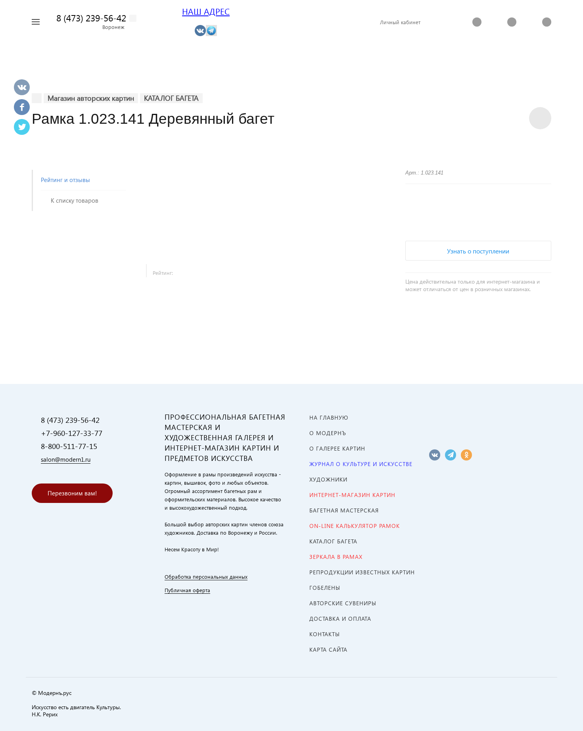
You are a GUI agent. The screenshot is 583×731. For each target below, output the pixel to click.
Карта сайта (328, 649)
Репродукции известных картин (362, 572)
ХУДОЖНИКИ (328, 479)
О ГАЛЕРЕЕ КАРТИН (337, 448)
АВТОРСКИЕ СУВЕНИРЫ (342, 603)
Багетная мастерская (344, 510)
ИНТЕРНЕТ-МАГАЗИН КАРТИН (352, 495)
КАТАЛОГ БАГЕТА (333, 541)
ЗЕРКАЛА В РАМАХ (335, 556)
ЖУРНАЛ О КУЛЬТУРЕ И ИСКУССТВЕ (360, 464)
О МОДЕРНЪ (327, 433)
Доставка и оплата (340, 618)
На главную (328, 417)
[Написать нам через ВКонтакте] (200, 30)
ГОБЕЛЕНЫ (324, 587)
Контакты (324, 634)
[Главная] (37, 98)
